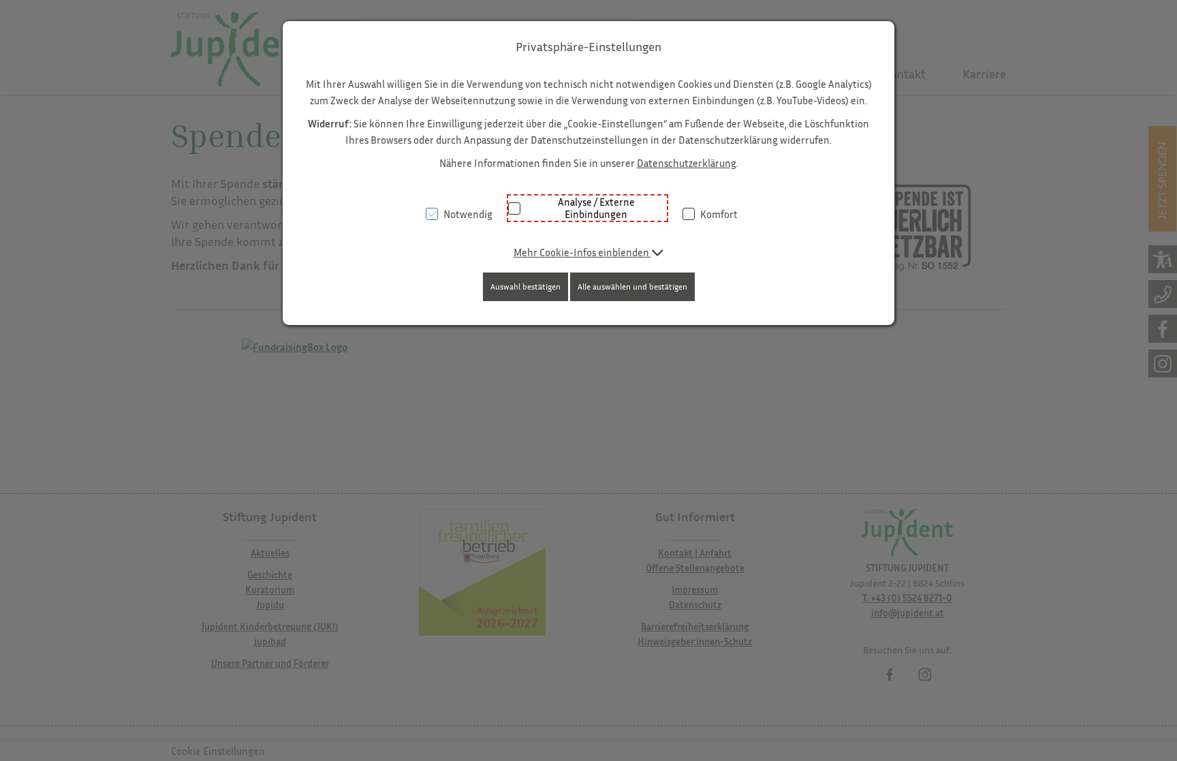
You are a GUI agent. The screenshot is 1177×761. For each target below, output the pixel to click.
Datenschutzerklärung (686, 163)
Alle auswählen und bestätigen (632, 286)
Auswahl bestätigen (525, 286)
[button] (589, 252)
